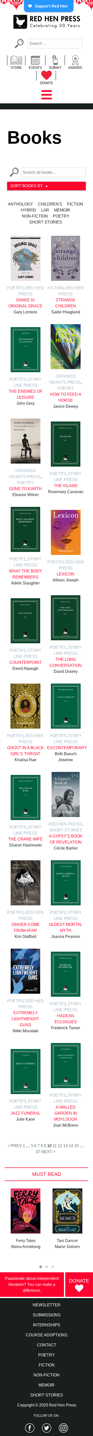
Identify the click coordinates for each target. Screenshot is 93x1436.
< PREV (14, 1146)
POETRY (46, 1355)
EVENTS (35, 68)
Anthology (20, 204)
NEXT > (48, 1152)
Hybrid (28, 210)
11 (55, 1146)
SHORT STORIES (46, 1395)
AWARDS (75, 68)
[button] (41, 1266)
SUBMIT (55, 68)
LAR (45, 210)
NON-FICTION (46, 1375)
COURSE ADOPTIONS (46, 1335)
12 (60, 1146)
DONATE (46, 83)
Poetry (61, 216)
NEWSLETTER (47, 1305)
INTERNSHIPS (46, 1325)
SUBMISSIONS (47, 1315)
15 (76, 1146)
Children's (50, 204)
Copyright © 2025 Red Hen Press (46, 1405)
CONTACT (46, 1345)
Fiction (75, 204)
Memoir (62, 210)
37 (38, 1152)
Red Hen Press (65, 824)
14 (71, 1146)
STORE (16, 68)
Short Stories (45, 222)
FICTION (47, 1365)
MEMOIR (46, 1385)
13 (65, 1146)
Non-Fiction (35, 216)
